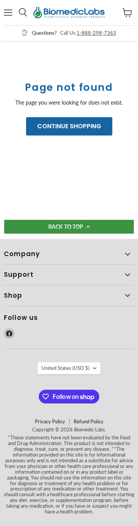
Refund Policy (89, 421)
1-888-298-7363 (96, 33)
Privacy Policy (50, 421)
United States (65, 368)
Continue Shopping (69, 126)
